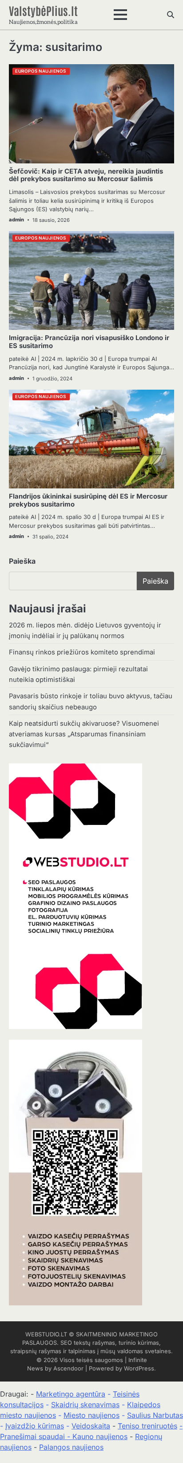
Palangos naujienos (71, 1447)
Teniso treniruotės (147, 1425)
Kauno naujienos (99, 1436)
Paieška (22, 561)
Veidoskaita (91, 1425)
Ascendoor (68, 1368)
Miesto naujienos (91, 1415)
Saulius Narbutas (155, 1415)
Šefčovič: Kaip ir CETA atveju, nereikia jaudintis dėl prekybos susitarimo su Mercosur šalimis (86, 175)
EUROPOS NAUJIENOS (40, 71)
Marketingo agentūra (70, 1393)
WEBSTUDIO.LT (46, 1334)
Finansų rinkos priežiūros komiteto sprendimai (82, 652)
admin (16, 220)
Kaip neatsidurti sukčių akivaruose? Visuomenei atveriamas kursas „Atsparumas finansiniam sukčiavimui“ (84, 734)
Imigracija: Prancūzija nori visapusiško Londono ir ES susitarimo (89, 342)
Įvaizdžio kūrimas (34, 1425)
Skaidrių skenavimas (85, 1404)
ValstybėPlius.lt (43, 10)
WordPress (139, 1368)
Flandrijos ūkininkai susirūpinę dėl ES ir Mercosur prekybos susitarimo (88, 500)
